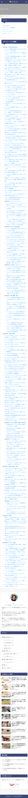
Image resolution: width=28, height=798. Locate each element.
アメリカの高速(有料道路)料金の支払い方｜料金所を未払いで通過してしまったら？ (16, 299)
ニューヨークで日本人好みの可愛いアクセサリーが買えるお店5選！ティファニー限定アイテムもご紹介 (16, 292)
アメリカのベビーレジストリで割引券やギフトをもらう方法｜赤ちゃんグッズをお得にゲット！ (16, 508)
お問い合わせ (6, 25)
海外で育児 (12, 333)
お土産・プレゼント (16, 264)
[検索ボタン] (2, 2)
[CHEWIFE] (14, 2)
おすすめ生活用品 (15, 226)
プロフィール (6, 33)
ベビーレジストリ (15, 501)
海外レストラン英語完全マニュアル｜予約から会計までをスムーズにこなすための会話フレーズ (16, 522)
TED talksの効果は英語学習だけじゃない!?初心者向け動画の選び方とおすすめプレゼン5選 (16, 528)
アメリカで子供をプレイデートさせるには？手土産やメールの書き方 (14, 760)
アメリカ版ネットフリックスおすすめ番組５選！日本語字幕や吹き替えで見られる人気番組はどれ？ (16, 156)
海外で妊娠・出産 (13, 466)
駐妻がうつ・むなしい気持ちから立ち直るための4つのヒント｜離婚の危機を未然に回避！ (16, 179)
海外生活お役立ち (13, 47)
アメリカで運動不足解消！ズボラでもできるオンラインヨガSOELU (14, 765)
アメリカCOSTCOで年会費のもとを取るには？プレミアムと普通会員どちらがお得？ (16, 215)
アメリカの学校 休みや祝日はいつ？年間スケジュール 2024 (13, 769)
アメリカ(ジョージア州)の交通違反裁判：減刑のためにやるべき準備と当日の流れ (16, 308)
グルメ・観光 (12, 542)
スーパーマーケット (16, 201)
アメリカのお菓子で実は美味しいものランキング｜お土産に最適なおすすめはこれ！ (16, 272)
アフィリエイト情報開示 (9, 27)
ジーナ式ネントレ (15, 439)
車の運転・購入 (14, 295)
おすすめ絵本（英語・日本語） (18, 422)
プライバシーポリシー (8, 31)
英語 (10, 515)
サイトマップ (6, 29)
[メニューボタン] (26, 2)
